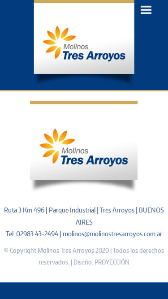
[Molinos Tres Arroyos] (84, 84)
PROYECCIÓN (112, 262)
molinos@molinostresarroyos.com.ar (112, 234)
